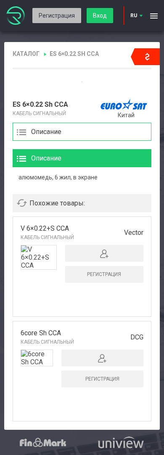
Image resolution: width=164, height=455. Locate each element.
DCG (136, 337)
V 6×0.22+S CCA (45, 228)
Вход (100, 15)
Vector (133, 233)
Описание (46, 132)
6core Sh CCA (41, 333)
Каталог (26, 53)
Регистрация (57, 15)
